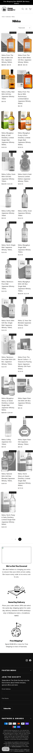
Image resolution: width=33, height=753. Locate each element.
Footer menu (9, 670)
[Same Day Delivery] (16, 591)
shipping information (16, 746)
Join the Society (11, 677)
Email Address (6, 689)
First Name (5, 698)
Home (3, 16)
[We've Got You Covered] (16, 555)
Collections (8, 16)
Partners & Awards (13, 718)
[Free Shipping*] (16, 629)
